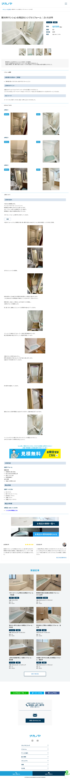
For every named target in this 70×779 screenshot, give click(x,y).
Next (42, 33)
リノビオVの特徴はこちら (12, 510)
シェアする (53, 693)
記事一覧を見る (35, 674)
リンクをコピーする (18, 693)
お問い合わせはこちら (35, 720)
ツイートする (38, 693)
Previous (2, 33)
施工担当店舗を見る (61, 557)
